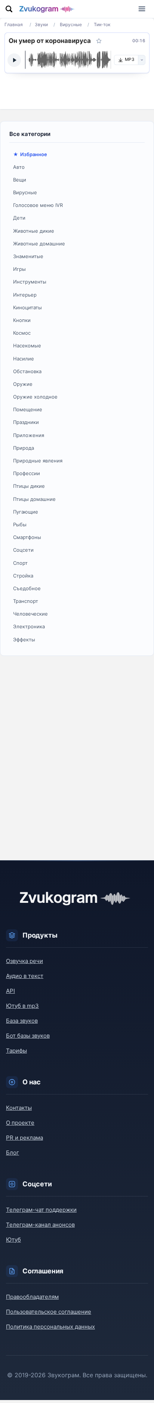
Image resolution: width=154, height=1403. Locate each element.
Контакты (19, 1107)
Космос (22, 333)
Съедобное (27, 588)
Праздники (26, 422)
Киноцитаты (27, 307)
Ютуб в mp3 (22, 1005)
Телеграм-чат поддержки (41, 1209)
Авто (19, 167)
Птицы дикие (29, 486)
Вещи (19, 180)
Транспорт (25, 601)
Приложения (28, 435)
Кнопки (22, 320)
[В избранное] (99, 41)
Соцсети (23, 550)
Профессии (26, 473)
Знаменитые (28, 256)
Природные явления (37, 461)
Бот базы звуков (28, 1035)
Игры (19, 269)
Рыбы (20, 524)
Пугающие (25, 512)
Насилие (23, 359)
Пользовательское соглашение (48, 1311)
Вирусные (25, 192)
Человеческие (30, 614)
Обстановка (27, 371)
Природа (23, 448)
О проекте (20, 1122)
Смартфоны (27, 537)
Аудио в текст (24, 975)
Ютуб (13, 1239)
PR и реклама (24, 1137)
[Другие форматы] (141, 60)
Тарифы (16, 1050)
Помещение (27, 409)
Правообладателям (32, 1296)
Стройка (23, 576)
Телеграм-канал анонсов (40, 1224)
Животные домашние (39, 244)
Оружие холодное (35, 397)
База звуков (22, 1020)
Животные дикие (33, 231)
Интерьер (25, 295)
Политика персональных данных (50, 1326)
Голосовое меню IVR (38, 205)
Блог (12, 1152)
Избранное (33, 154)
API (10, 990)
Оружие (23, 384)
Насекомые (27, 346)
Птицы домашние (34, 499)
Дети (19, 218)
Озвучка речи (24, 960)
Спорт (20, 563)
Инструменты (29, 282)
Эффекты (24, 639)
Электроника (29, 626)
